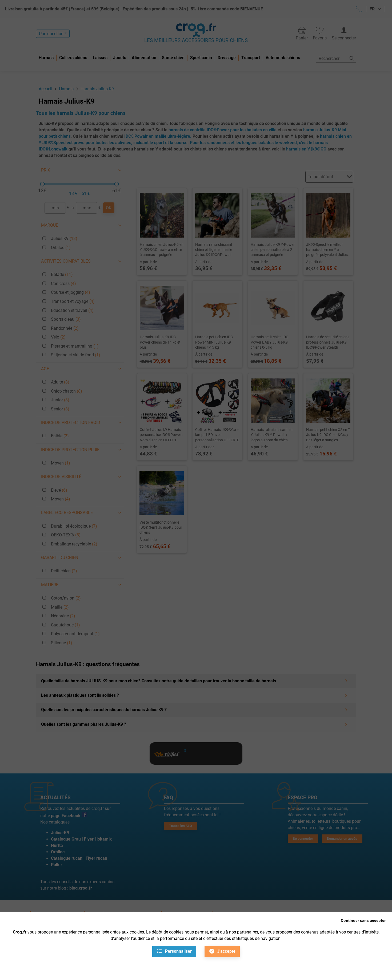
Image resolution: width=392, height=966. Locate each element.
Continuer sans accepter (363, 920)
